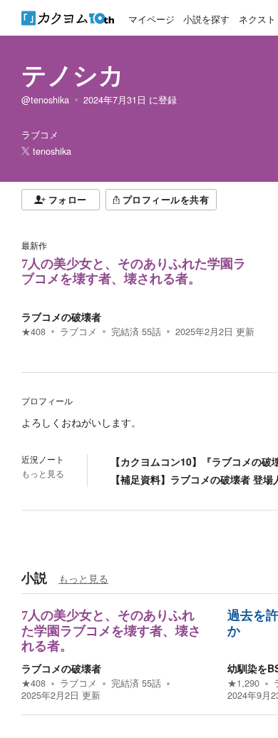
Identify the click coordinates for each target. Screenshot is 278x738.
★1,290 (243, 683)
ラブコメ (78, 331)
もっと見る (42, 473)
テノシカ (72, 74)
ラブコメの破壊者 (61, 316)
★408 (33, 331)
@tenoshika (45, 100)
